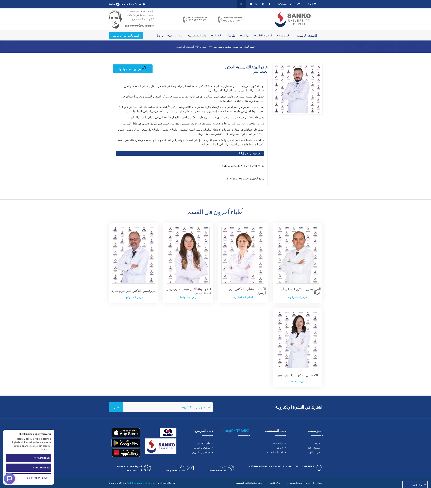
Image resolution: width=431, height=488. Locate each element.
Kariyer (112, 4)
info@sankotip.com (288, 4)
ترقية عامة (278, 442)
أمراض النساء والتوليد (129, 69)
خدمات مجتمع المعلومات (298, 483)
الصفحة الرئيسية (306, 35)
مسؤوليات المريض (201, 447)
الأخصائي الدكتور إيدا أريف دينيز (297, 375)
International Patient (131, 4)
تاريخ (317, 442)
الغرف (280, 447)
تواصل (160, 35)
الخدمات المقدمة (275, 452)
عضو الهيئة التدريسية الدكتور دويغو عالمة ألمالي (189, 291)
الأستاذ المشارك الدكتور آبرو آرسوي (247, 291)
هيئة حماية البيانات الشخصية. (249, 483)
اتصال (319, 483)
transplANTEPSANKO (236, 430)
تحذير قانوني (274, 483)
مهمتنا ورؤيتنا (313, 447)
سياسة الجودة (313, 452)
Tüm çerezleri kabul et (37, 477)
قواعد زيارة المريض (200, 452)
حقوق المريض (203, 442)
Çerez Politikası (41, 467)
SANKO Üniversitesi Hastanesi (141, 483)
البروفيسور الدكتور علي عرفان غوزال (301, 291)
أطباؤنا (232, 35)
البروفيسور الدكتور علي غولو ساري (133, 290)
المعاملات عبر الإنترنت (126, 35)
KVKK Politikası (42, 457)
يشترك (116, 407)
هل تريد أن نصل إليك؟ (249, 153)
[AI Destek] (9, 478)
